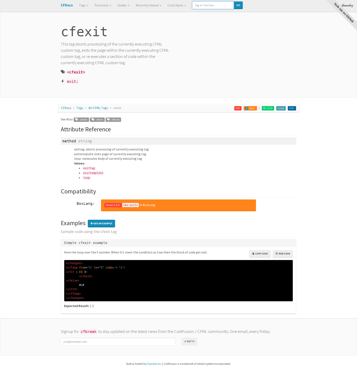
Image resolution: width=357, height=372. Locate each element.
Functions (102, 5)
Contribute (176, 5)
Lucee (281, 108)
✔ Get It (189, 341)
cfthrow (114, 119)
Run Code (284, 253)
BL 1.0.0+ (268, 108)
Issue (252, 108)
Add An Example (102, 223)
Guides (122, 5)
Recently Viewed (147, 5)
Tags (82, 5)
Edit (238, 108)
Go (238, 5)
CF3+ (292, 108)
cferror (98, 119)
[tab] (178, 243)
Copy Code (261, 253)
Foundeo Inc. (154, 364)
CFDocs (66, 108)
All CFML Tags (98, 108)
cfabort (83, 119)
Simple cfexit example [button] (85, 243)
